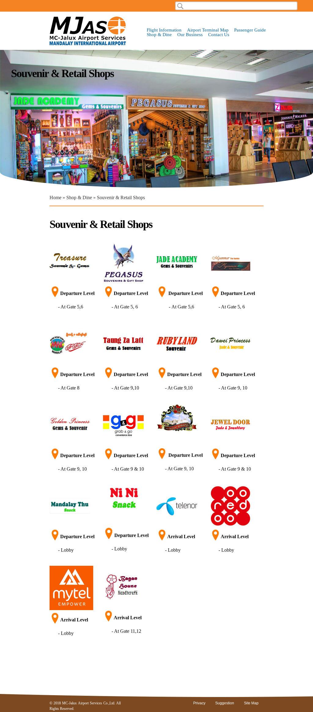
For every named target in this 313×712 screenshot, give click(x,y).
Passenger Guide (250, 30)
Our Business (190, 34)
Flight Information (164, 30)
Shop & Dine (159, 34)
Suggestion (224, 703)
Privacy (199, 703)
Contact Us (218, 34)
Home (55, 197)
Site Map (251, 703)
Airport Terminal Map (208, 30)
